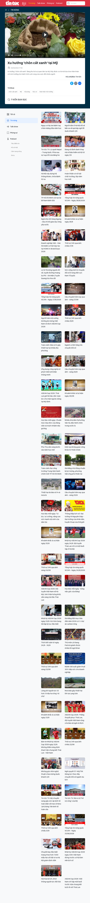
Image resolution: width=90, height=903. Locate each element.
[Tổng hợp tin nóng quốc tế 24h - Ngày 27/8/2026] (51, 288)
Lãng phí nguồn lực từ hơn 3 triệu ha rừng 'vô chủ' (50, 693)
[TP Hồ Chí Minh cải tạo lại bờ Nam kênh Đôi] (51, 189)
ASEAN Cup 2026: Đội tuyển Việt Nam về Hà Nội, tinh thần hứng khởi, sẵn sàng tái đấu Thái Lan (51, 594)
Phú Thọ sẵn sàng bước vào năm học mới (50, 448)
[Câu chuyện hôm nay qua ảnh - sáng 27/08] (75, 288)
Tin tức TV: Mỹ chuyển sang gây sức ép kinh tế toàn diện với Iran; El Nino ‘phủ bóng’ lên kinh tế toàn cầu (51, 803)
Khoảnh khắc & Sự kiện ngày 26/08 (74, 394)
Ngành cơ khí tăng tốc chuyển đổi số (74, 346)
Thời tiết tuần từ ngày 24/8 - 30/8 (50, 643)
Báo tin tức (12, 3)
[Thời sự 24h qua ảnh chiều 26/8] (75, 310)
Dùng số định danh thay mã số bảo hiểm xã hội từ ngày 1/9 (75, 152)
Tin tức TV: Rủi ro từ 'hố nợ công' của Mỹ (74, 799)
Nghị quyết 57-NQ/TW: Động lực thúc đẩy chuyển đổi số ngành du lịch (74, 775)
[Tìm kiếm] (68, 4)
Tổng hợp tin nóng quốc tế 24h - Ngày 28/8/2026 (75, 199)
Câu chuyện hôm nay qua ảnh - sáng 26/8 (75, 370)
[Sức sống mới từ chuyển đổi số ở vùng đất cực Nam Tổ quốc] (75, 262)
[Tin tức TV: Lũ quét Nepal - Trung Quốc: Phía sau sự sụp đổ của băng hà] (51, 141)
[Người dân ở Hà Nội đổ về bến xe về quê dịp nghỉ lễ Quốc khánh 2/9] (75, 117)
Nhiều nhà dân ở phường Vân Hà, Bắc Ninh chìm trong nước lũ (75, 423)
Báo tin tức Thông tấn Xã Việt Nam (24, 5)
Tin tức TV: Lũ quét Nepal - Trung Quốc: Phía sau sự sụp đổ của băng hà (51, 152)
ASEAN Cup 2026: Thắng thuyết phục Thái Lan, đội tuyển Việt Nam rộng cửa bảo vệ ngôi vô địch (74, 719)
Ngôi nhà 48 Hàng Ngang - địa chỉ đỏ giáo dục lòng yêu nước (51, 222)
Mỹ (21, 92)
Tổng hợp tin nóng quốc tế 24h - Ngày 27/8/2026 (51, 298)
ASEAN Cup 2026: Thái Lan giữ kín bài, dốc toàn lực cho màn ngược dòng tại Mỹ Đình (51, 397)
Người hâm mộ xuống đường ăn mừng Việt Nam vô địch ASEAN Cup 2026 (50, 322)
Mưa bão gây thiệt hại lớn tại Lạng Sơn (73, 692)
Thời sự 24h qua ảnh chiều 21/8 (49, 829)
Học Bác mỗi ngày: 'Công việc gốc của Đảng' (74, 590)
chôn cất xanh (13, 92)
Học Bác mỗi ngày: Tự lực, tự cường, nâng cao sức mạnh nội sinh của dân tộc (50, 518)
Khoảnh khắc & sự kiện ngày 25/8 (50, 541)
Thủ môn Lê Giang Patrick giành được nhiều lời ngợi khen (72, 645)
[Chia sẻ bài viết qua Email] (75, 83)
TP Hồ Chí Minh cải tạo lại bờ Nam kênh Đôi (51, 199)
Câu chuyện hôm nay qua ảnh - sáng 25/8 (75, 493)
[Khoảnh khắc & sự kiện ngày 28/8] (75, 211)
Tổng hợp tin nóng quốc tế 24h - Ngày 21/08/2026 (74, 831)
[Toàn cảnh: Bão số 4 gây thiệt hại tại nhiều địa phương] (51, 337)
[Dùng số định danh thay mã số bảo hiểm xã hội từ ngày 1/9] (75, 141)
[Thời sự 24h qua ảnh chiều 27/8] (75, 235)
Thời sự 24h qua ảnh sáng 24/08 (49, 568)
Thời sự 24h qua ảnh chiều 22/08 (73, 743)
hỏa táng (27, 92)
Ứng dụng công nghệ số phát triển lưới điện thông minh (50, 372)
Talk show (41, 3)
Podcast (59, 3)
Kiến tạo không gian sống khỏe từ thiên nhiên (75, 448)
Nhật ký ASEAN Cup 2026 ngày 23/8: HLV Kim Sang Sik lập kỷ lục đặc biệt (51, 621)
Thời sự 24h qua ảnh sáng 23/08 (49, 668)
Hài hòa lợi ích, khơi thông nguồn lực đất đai (51, 880)
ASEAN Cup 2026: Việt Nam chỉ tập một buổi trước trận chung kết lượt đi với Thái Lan (73, 883)
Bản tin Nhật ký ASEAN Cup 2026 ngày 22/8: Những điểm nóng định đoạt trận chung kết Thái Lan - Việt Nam (51, 747)
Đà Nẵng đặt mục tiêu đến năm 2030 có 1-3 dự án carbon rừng (74, 621)
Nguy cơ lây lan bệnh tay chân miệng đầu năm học (51, 126)
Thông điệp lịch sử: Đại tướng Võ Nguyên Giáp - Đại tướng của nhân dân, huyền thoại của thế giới (75, 518)
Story (13, 155)
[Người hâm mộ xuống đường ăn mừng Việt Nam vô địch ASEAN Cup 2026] (51, 310)
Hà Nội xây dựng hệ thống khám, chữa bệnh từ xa (50, 176)
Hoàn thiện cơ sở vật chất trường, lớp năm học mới (73, 176)
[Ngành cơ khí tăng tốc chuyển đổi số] (75, 337)
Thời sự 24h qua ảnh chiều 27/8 (73, 244)
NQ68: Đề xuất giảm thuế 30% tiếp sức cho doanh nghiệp (75, 669)
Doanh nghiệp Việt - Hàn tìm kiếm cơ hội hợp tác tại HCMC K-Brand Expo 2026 (51, 247)
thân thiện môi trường (46, 92)
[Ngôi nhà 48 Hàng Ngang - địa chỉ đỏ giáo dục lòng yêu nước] (51, 211)
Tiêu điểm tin (15, 143)
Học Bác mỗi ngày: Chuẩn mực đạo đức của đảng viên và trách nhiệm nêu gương (51, 424)
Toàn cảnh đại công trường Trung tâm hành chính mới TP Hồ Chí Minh (51, 471)
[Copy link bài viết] (79, 83)
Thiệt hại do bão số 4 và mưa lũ (50, 493)
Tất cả (12, 114)
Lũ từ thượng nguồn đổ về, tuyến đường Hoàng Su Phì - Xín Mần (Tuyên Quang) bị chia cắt (50, 274)
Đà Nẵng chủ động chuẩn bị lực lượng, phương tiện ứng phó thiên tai (75, 471)
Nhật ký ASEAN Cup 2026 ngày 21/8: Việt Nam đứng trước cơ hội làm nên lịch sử (75, 856)
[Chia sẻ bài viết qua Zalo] (71, 83)
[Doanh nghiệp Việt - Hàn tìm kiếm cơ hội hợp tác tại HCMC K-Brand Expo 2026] (51, 235)
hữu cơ (35, 92)
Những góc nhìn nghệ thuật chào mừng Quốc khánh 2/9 (50, 774)
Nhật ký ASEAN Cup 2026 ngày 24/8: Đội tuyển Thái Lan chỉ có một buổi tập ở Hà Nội (75, 544)
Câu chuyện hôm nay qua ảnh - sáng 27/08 (75, 298)
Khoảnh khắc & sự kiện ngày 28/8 (74, 220)
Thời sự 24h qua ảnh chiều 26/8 (73, 319)
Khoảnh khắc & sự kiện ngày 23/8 (50, 716)
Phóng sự (50, 3)
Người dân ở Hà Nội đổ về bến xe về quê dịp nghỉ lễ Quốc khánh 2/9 (75, 128)
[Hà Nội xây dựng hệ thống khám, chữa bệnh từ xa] (51, 165)
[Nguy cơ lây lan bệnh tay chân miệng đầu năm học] (51, 117)
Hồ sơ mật (14, 147)
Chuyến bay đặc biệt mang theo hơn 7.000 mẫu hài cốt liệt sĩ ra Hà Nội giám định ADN (50, 856)
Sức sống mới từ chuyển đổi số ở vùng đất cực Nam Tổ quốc (75, 273)
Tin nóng (31, 3)
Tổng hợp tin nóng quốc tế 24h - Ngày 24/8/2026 (75, 568)
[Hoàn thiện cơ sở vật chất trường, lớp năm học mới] (75, 165)
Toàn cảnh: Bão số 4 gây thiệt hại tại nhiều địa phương (51, 348)
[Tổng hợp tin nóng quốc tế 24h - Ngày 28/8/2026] (75, 189)
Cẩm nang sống (16, 151)
